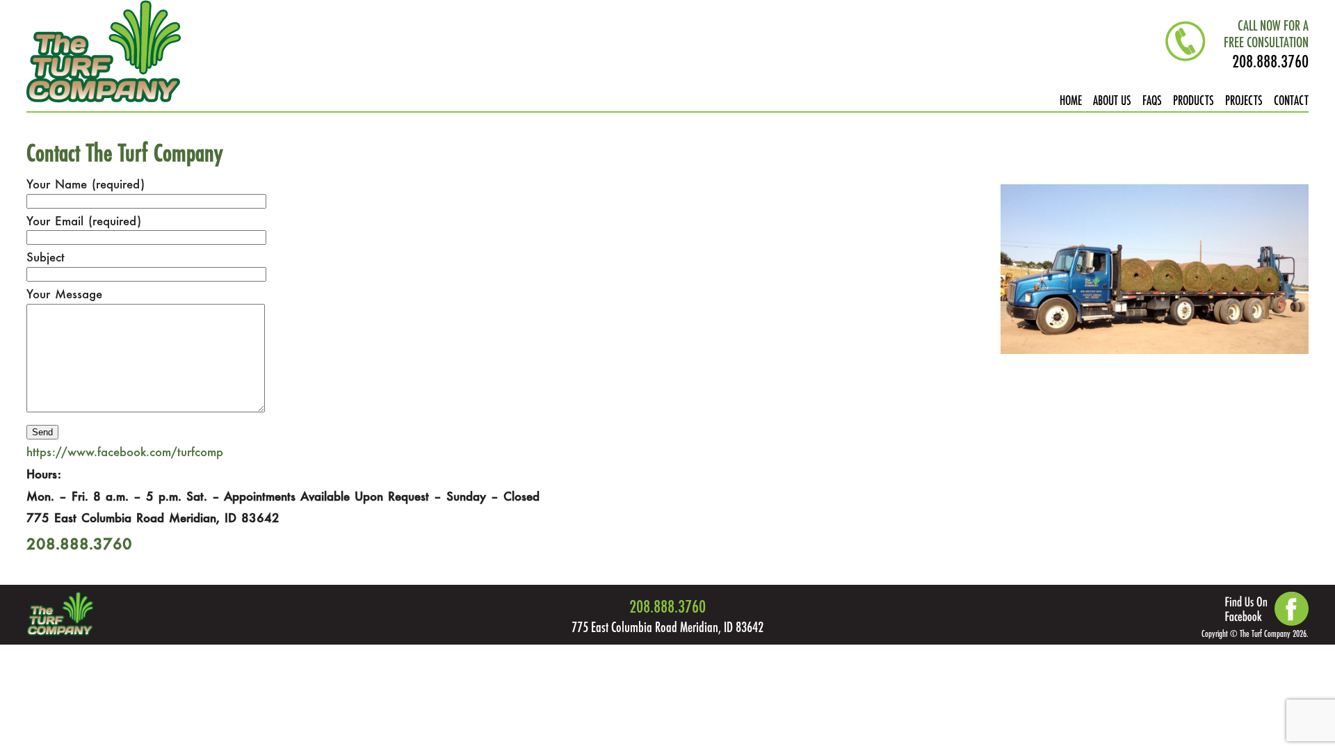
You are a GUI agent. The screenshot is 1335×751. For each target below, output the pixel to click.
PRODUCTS (1193, 101)
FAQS (1152, 101)
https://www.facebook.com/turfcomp (124, 453)
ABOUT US (1112, 101)
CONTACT (1291, 101)
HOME (1071, 101)
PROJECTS (1244, 101)
